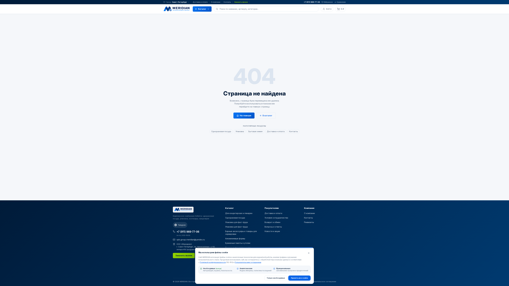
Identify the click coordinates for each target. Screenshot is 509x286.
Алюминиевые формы (235, 238)
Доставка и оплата (200, 2)
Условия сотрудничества (276, 218)
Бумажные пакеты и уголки (237, 243)
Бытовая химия (255, 131)
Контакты (227, 2)
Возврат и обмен (272, 222)
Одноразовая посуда (221, 131)
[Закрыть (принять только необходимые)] (309, 253)
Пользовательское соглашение (322, 281)
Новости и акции (272, 231)
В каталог (267, 115)
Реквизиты (309, 222)
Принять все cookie (299, 278)
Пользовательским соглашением (248, 262)
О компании (215, 2)
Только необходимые (276, 278)
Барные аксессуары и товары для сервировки (241, 232)
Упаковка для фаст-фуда (236, 222)
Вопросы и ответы (273, 227)
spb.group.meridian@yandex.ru (191, 239)
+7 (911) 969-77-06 (312, 2)
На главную (245, 115)
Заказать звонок (241, 2)
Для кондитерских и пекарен (238, 213)
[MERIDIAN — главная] (176, 9)
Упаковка (240, 131)
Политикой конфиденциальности (213, 262)
